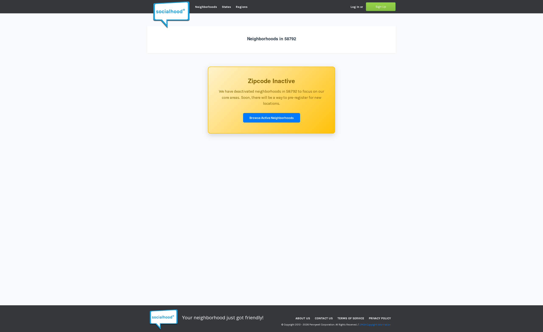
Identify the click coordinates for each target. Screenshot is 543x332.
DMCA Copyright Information (375, 324)
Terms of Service (350, 318)
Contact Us (324, 318)
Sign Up (381, 6)
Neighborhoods (206, 7)
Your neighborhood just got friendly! (223, 317)
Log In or (357, 7)
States (226, 7)
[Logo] (147, 3)
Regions (242, 7)
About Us (302, 318)
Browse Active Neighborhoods (271, 118)
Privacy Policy (380, 318)
